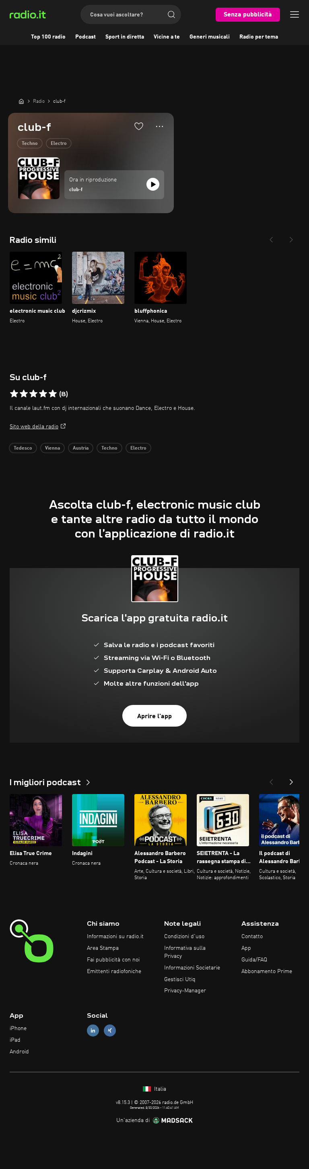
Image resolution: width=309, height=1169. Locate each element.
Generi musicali (210, 37)
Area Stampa (103, 948)
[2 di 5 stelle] (24, 394)
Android (19, 1052)
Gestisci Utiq (180, 979)
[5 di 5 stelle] (53, 394)
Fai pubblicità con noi (113, 960)
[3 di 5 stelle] (33, 394)
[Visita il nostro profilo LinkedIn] (93, 1030)
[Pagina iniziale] (21, 101)
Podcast (85, 37)
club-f (75, 189)
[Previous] (271, 237)
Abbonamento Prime (266, 971)
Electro (59, 143)
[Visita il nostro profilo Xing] (110, 1030)
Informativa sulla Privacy (185, 952)
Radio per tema (258, 37)
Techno (30, 143)
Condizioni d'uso (184, 936)
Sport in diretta (124, 37)
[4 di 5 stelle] (43, 394)
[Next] (291, 237)
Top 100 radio (48, 37)
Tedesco (23, 448)
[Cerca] (171, 14)
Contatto (252, 936)
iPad (15, 1040)
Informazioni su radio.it (115, 936)
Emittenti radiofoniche (114, 971)
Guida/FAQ (254, 960)
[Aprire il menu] (294, 14)
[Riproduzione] (152, 184)
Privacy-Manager (185, 991)
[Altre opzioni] (159, 126)
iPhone (18, 1028)
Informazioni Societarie (192, 968)
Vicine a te (167, 37)
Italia (159, 1089)
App (246, 948)
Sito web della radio (34, 427)
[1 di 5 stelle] (14, 394)
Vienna (52, 448)
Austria (81, 448)
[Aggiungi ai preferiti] (138, 126)
